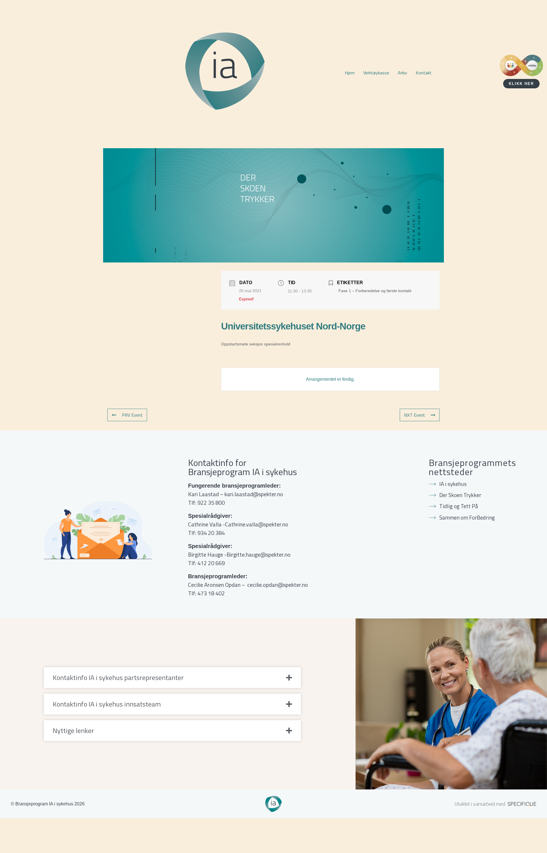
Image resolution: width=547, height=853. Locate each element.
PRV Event (132, 415)
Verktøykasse (376, 72)
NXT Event (414, 415)
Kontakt (424, 72)
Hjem (350, 72)
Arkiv (402, 72)
